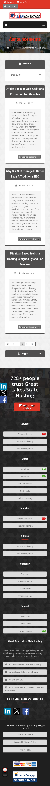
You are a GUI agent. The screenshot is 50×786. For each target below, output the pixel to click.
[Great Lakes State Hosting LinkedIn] (7, 711)
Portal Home (10, 47)
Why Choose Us (25, 581)
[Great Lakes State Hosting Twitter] (16, 711)
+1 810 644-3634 (16, 679)
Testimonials (25, 588)
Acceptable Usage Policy (25, 742)
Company (25, 574)
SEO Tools (25, 491)
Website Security (25, 498)
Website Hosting (25, 434)
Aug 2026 (42, 47)
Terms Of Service (25, 734)
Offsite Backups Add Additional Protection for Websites (25, 91)
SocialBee (25, 469)
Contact (10, 2)
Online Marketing (25, 441)
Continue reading (28, 157)
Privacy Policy (25, 749)
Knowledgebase (25, 631)
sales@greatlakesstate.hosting (24, 672)
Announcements (26, 47)
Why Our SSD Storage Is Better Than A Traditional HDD (25, 173)
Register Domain (24, 518)
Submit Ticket (25, 623)
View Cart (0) (25, 2)
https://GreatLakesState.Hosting (25, 664)
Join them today (28, 407)
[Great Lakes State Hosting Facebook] (25, 711)
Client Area (12, 6)
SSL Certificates (25, 483)
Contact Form (25, 616)
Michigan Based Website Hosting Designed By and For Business (25, 259)
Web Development (25, 448)
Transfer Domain (25, 526)
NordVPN (25, 476)
